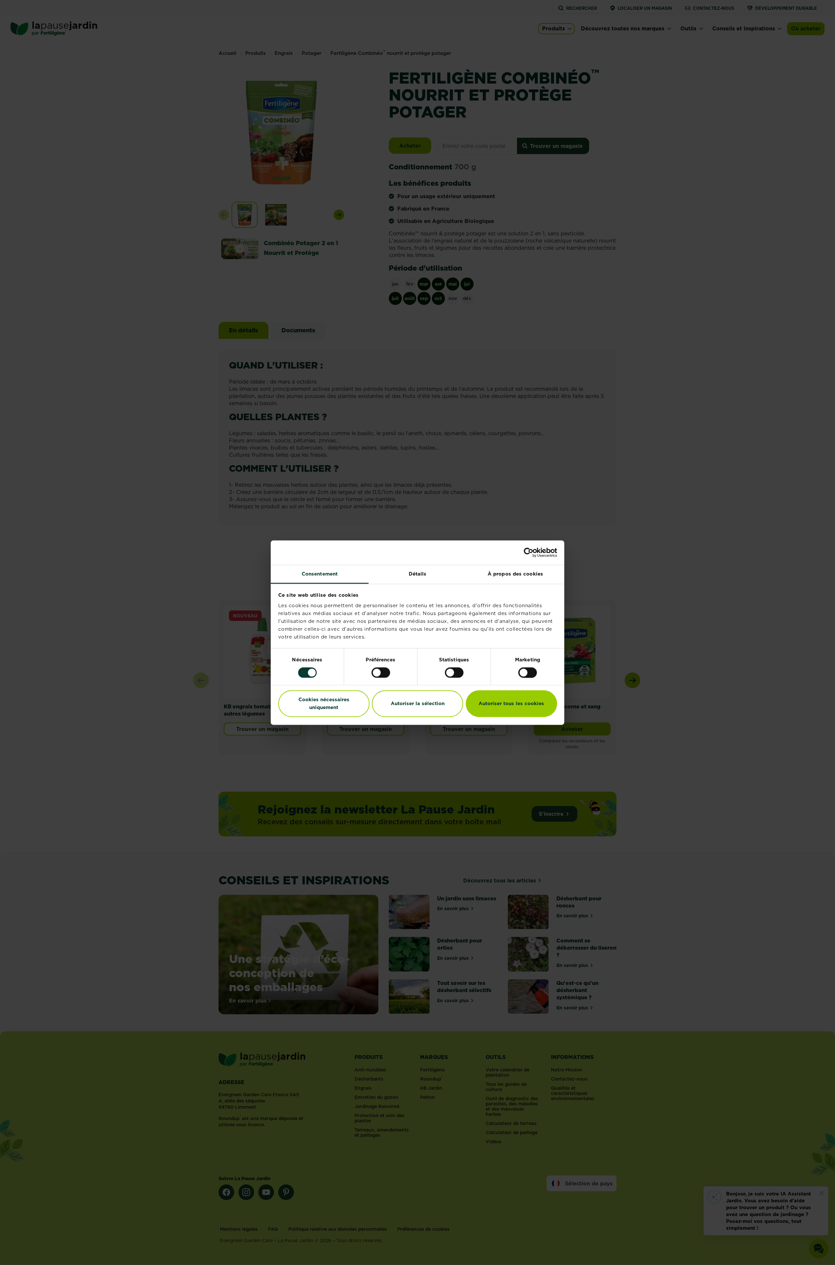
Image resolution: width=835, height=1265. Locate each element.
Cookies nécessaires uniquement (323, 703)
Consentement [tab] (320, 573)
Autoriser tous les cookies (511, 703)
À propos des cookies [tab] (515, 573)
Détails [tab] (418, 573)
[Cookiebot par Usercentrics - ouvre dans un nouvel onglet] (528, 552)
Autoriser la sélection (418, 703)
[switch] (381, 672)
